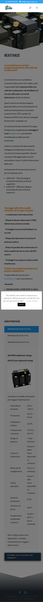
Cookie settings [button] (32, 301)
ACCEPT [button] (21, 304)
